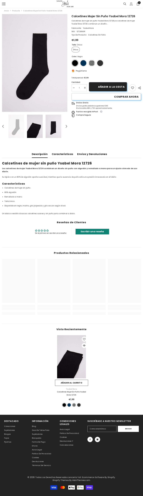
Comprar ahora (126, 96)
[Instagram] (97, 439)
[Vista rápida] (84, 345)
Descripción (40, 154)
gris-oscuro (79, 405)
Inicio (6, 10)
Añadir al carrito (71, 382)
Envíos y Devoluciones (92, 154)
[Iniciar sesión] (131, 3)
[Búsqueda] (125, 4)
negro (64, 405)
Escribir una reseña (92, 231)
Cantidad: (76, 82)
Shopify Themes (61, 480)
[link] (132, 87)
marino (69, 405)
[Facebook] (90, 439)
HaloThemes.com (81, 480)
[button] (3, 126)
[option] (34, 63)
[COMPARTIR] (138, 88)
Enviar (128, 429)
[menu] (3, 4)
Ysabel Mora (88, 28)
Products (16, 10)
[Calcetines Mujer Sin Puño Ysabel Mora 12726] (71, 356)
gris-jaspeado (74, 405)
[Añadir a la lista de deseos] (84, 339)
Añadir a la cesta (111, 87)
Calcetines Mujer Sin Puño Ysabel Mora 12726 (71, 393)
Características (62, 154)
